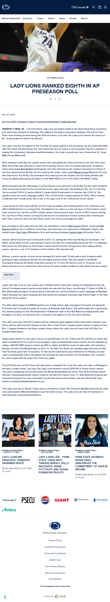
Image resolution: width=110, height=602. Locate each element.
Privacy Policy (55, 541)
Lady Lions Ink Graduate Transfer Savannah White (16, 460)
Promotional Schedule (48, 122)
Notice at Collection (55, 573)
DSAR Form (55, 560)
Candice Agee (76, 233)
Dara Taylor (21, 233)
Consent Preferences (55, 547)
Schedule (27, 19)
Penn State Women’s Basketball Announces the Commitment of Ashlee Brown (91, 463)
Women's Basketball (12, 450)
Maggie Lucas (81, 172)
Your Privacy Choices (55, 567)
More (83, 19)
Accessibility (55, 579)
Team (39, 19)
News (62, 19)
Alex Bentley (27, 169)
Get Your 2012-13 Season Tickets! (19, 122)
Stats (51, 19)
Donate (73, 19)
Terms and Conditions (55, 554)
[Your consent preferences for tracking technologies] (5, 597)
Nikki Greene (74, 226)
